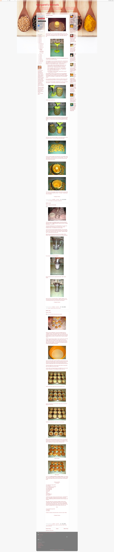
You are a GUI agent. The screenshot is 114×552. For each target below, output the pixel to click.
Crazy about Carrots (75, 35)
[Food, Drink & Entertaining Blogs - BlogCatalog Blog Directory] (47, 532)
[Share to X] (63, 523)
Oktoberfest (39, 547)
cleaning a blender (53, 308)
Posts (40, 30)
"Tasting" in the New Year (75, 54)
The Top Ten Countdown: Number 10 (75, 75)
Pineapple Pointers (49, 15)
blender (49, 308)
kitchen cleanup (58, 308)
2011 (39, 42)
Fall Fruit (39, 546)
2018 (39, 35)
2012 (39, 41)
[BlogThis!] (63, 199)
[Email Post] (60, 199)
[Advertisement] (74, 117)
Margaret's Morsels (47, 4)
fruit (53, 200)
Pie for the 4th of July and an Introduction (75, 65)
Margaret (40, 69)
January (41, 61)
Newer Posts (48, 528)
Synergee (56, 549)
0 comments (57, 199)
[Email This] (62, 199)
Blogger (63, 549)
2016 (39, 36)
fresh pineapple (50, 200)
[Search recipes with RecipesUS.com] (40, 534)
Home (57, 528)
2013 (39, 40)
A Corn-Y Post (75, 15)
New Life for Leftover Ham (75, 25)
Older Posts (66, 528)
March (41, 59)
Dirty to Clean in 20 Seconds (51, 204)
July (40, 54)
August (41, 48)
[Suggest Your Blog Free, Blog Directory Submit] (39, 539)
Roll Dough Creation (41, 545)
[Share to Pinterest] (65, 199)
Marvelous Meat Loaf (75, 45)
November (41, 44)
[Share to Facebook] (64, 199)
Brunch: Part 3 (48, 312)
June (40, 55)
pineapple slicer (59, 200)
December (41, 43)
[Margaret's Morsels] (38, 26)
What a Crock (40, 543)
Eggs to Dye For (75, 103)
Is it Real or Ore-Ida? (75, 94)
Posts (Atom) (51, 530)
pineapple (55, 200)
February (41, 60)
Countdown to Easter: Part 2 (75, 85)
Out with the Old (40, 544)
